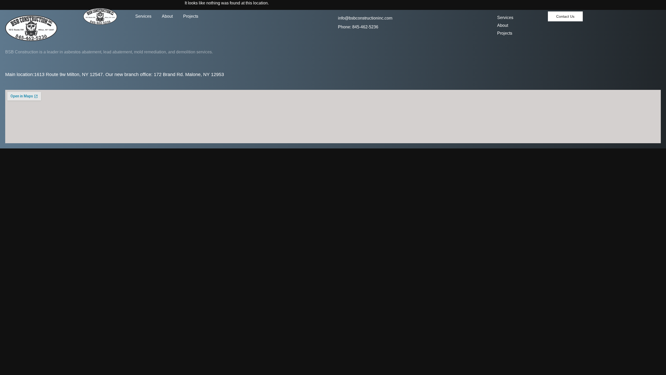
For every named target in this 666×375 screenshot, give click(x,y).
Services (143, 16)
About (167, 16)
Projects (190, 16)
